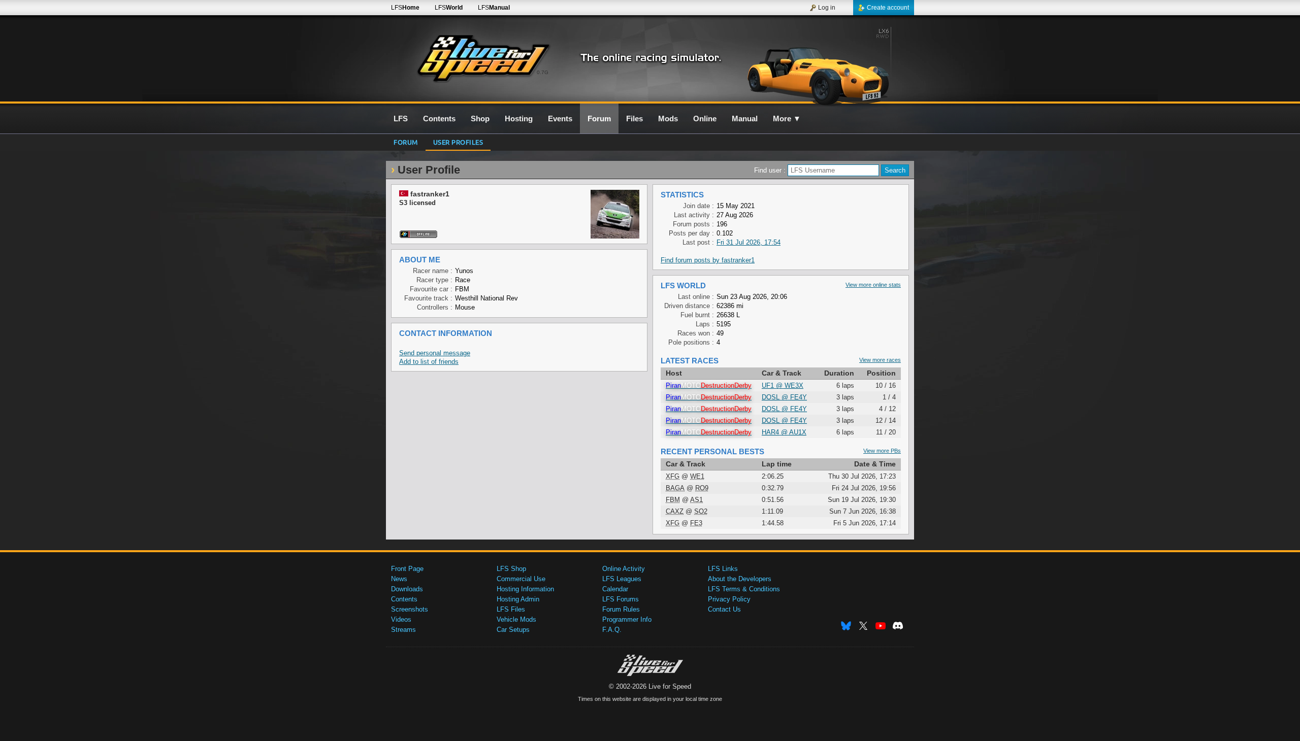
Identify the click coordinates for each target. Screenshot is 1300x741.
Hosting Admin (518, 599)
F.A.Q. (612, 629)
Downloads (407, 589)
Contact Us (724, 609)
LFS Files (511, 609)
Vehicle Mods (516, 619)
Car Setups (513, 629)
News (399, 579)
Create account (888, 7)
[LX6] (827, 64)
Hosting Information (525, 589)
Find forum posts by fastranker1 (708, 260)
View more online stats (873, 285)
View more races (880, 360)
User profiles (458, 142)
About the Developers (739, 579)
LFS (405, 7)
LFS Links (723, 568)
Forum (406, 142)
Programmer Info (627, 619)
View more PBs (882, 451)
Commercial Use (521, 579)
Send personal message (434, 353)
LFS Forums (620, 599)
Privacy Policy (729, 599)
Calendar (615, 589)
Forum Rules (621, 609)
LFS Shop (511, 568)
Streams (403, 629)
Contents (404, 599)
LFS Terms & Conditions (744, 589)
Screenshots (409, 609)
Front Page (407, 568)
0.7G (542, 72)
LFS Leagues (621, 579)
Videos (401, 619)
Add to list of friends (429, 361)
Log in (826, 7)
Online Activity (623, 568)
